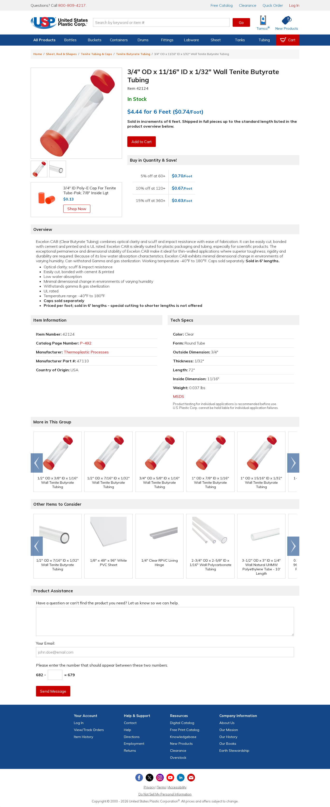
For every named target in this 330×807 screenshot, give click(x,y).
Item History (83, 737)
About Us (227, 723)
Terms (161, 787)
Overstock (178, 757)
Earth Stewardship (234, 750)
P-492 (86, 343)
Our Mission (228, 730)
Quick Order (273, 5)
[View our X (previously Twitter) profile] (149, 777)
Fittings (167, 40)
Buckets (94, 40)
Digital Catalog (182, 723)
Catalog (222, 5)
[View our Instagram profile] (160, 777)
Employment (134, 743)
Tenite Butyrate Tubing (133, 54)
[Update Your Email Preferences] (191, 777)
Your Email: (45, 643)
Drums (143, 40)
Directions (132, 737)
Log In (294, 5)
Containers (119, 40)
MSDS (178, 396)
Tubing (264, 40)
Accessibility (177, 787)
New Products (181, 743)
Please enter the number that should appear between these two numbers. (102, 665)
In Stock (137, 99)
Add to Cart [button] (141, 141)
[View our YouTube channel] (170, 777)
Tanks (240, 40)
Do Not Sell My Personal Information (165, 794)
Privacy (149, 787)
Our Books (227, 743)
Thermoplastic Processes (86, 352)
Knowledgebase (183, 737)
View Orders (89, 730)
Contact (130, 723)
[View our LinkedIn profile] (181, 777)
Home (37, 54)
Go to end (37, 463)
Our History (228, 737)
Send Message (53, 691)
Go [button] (241, 22)
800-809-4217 (72, 5)
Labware (191, 40)
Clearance (247, 5)
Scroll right (293, 463)
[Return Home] (59, 23)
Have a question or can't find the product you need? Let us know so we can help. (107, 602)
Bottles (70, 40)
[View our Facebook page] (139, 777)
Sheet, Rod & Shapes (61, 54)
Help (127, 730)
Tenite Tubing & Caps (96, 54)
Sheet (216, 40)
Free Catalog (184, 730)
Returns (130, 750)
